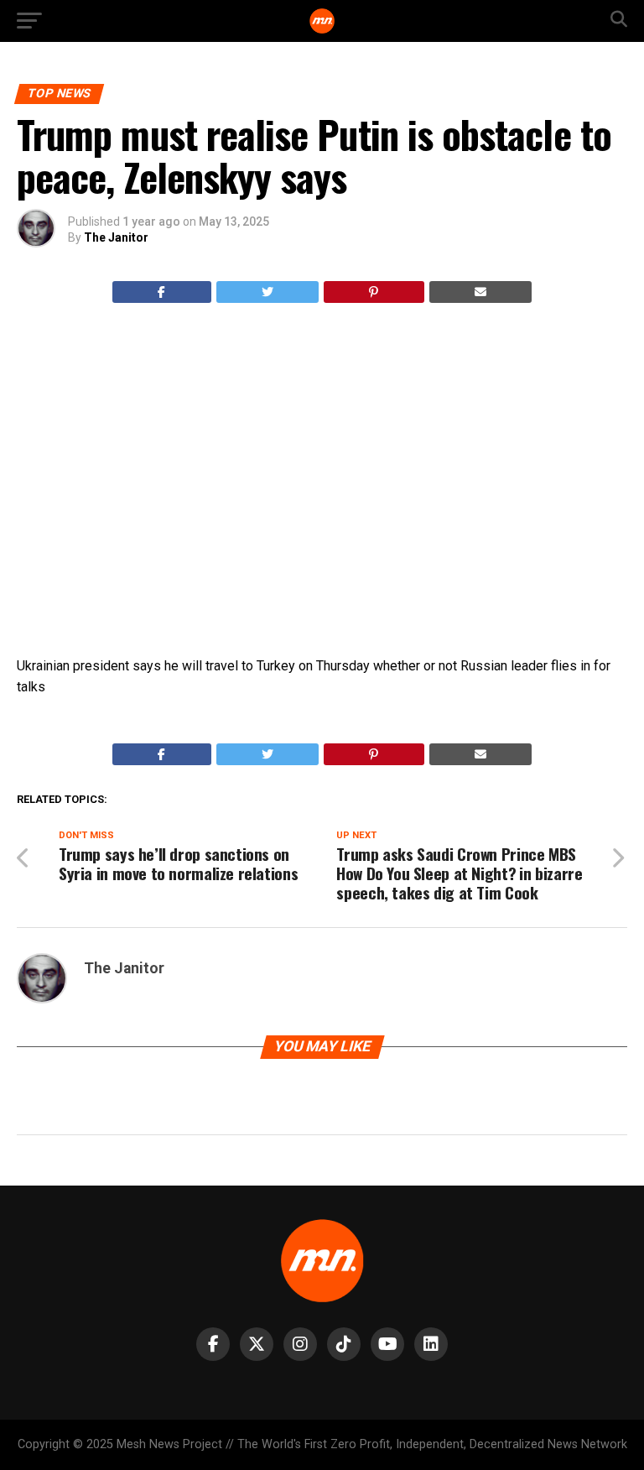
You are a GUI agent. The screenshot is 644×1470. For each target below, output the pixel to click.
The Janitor (116, 237)
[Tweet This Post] (267, 292)
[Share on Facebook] (161, 292)
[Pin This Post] (374, 292)
